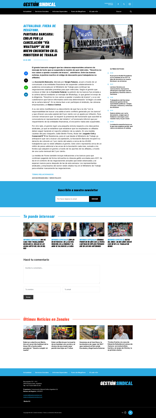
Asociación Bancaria (40, 178)
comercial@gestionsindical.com (32, 395)
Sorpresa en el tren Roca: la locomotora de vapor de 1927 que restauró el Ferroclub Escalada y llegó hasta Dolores (92, 345)
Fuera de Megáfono (78, 11)
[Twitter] (124, 4)
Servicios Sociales (42, 11)
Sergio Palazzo (55, 178)
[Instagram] (130, 4)
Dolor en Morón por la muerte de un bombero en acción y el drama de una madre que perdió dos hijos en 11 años (63, 345)
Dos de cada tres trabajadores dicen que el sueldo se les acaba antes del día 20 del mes (34, 243)
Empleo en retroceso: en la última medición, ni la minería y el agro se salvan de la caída (62, 242)
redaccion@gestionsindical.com (32, 397)
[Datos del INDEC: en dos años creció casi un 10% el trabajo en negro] (120, 229)
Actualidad (27, 11)
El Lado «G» (93, 11)
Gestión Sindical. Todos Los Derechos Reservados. (47, 412)
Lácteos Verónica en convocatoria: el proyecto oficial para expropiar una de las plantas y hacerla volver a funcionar (120, 90)
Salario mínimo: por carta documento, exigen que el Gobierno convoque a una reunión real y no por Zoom (119, 115)
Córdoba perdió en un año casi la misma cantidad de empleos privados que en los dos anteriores (92, 242)
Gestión (39, 4)
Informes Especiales (59, 11)
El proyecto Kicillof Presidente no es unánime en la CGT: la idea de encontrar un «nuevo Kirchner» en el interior (121, 78)
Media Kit (27, 401)
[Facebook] (118, 4)
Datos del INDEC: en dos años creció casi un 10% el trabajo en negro (120, 242)
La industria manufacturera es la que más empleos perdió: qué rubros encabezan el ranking (121, 126)
